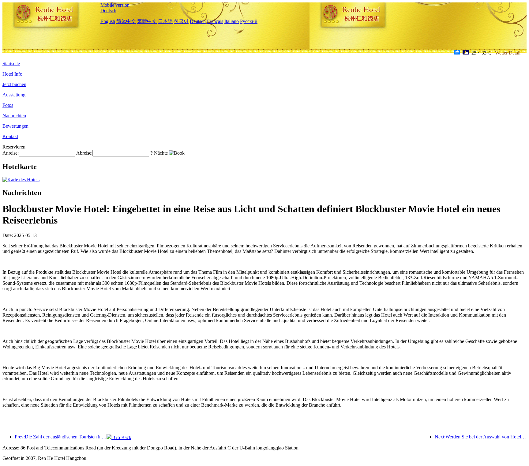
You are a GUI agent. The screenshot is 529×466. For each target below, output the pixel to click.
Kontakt (10, 136)
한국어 (181, 21)
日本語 (165, 21)
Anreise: (10, 153)
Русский (248, 21)
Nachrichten (14, 115)
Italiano (231, 21)
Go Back (121, 437)
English (107, 21)
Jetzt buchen (14, 84)
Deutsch (108, 10)
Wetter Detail (507, 52)
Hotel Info (12, 74)
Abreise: (84, 153)
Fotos (7, 105)
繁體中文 (147, 21)
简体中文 (126, 21)
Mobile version (114, 5)
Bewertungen (15, 126)
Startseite (11, 63)
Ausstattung (13, 94)
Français (215, 21)
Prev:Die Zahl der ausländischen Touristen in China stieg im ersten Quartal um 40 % (61, 436)
